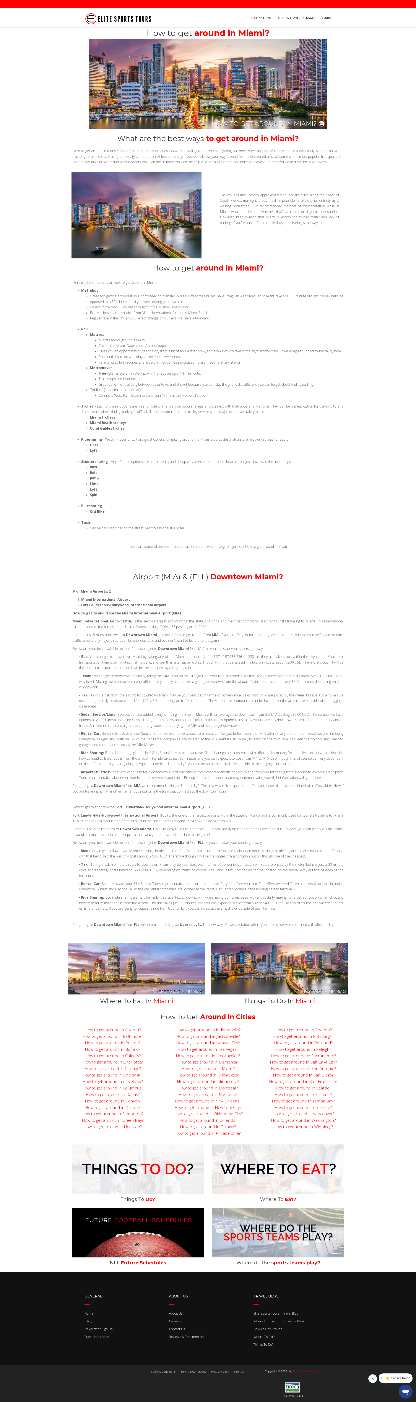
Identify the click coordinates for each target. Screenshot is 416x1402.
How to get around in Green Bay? (113, 1120)
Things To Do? (263, 1344)
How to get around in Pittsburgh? (303, 1036)
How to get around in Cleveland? (113, 1081)
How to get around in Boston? (113, 1042)
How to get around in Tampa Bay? (303, 1101)
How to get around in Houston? (112, 1126)
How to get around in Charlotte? (113, 1062)
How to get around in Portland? (303, 1042)
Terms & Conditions (193, 1371)
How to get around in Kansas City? (208, 1042)
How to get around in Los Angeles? (208, 1055)
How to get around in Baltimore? (112, 1036)
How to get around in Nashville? (208, 1094)
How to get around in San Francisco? (303, 1081)
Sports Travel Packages (296, 18)
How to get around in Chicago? (112, 1068)
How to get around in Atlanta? (113, 1029)
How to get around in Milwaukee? (208, 1075)
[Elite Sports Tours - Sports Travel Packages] (118, 17)
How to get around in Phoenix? (303, 1029)
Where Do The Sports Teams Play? (279, 1321)
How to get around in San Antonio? (303, 1068)
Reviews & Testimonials (186, 1336)
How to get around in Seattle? (303, 1088)
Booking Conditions (163, 1371)
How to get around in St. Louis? (303, 1094)
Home (88, 1313)
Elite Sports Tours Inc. (306, 1371)
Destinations (260, 18)
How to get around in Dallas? (113, 1094)
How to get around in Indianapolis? (208, 1029)
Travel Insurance (96, 1336)
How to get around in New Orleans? (208, 1101)
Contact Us (177, 1329)
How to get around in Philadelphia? (208, 1133)
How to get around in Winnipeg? (303, 1126)
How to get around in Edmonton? (113, 1113)
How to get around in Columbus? (112, 1088)
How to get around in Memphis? (208, 1062)
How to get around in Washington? (303, 1120)
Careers (175, 1321)
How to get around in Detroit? (112, 1107)
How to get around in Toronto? (303, 1107)
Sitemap (239, 1371)
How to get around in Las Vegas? (208, 1049)
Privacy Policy (220, 1371)
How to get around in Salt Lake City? (303, 1062)
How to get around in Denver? (113, 1101)
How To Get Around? (269, 1329)
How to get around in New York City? (208, 1107)
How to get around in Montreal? (208, 1088)
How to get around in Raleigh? (303, 1049)
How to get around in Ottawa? (208, 1126)
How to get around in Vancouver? (303, 1113)
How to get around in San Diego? (303, 1075)
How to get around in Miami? (208, 1068)
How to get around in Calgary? (113, 1055)
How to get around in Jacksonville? (208, 1036)
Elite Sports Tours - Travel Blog (276, 1313)
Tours (327, 18)
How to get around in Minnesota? (208, 1081)
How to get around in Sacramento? (303, 1055)
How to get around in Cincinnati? (112, 1075)
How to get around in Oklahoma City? (208, 1113)
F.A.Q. (88, 1321)
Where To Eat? (264, 1336)
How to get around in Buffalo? (112, 1049)
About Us (176, 1313)
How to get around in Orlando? (208, 1120)
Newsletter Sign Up (98, 1329)
